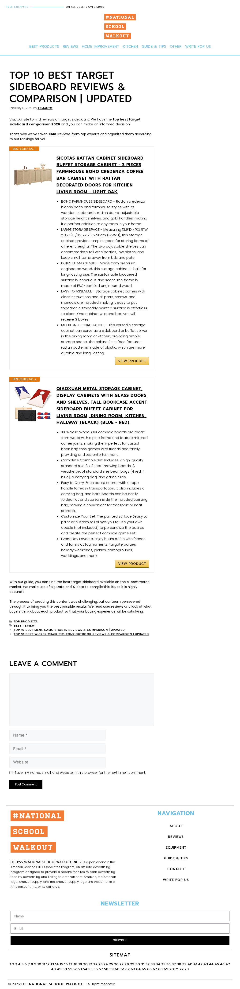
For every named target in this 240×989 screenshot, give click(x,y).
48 (53, 969)
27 (122, 964)
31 (143, 964)
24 (106, 964)
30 (137, 964)
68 (160, 969)
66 (149, 969)
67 (155, 969)
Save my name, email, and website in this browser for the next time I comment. (80, 772)
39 (184, 964)
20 (85, 964)
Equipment (176, 847)
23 (100, 964)
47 (228, 964)
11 (43, 964)
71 (177, 969)
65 (144, 969)
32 (148, 964)
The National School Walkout (52, 984)
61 (122, 969)
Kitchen (130, 46)
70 (171, 969)
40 (190, 964)
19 (80, 964)
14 (57, 964)
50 (65, 969)
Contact (175, 869)
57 (101, 969)
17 (71, 964)
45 (217, 964)
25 (111, 964)
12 (48, 964)
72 (182, 969)
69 (166, 969)
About (175, 826)
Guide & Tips (154, 46)
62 (127, 969)
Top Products (26, 621)
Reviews (70, 46)
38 (179, 964)
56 (96, 969)
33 (153, 964)
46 (222, 964)
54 (85, 969)
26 (116, 964)
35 (163, 964)
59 (111, 969)
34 (158, 964)
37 (174, 964)
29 (132, 964)
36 (168, 964)
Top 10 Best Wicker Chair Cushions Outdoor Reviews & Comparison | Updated (81, 634)
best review (24, 626)
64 (138, 969)
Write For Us (198, 46)
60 (117, 969)
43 (206, 964)
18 (76, 964)
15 (61, 964)
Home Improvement (100, 46)
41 (195, 964)
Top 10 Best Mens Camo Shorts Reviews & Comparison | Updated (69, 630)
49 (59, 969)
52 (75, 969)
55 (90, 969)
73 (187, 969)
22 (95, 964)
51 (70, 969)
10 (39, 964)
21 (90, 964)
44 (211, 964)
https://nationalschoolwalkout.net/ (46, 862)
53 (80, 969)
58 (106, 969)
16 (66, 964)
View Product (132, 361)
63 (133, 969)
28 (127, 964)
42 (200, 964)
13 (52, 964)
